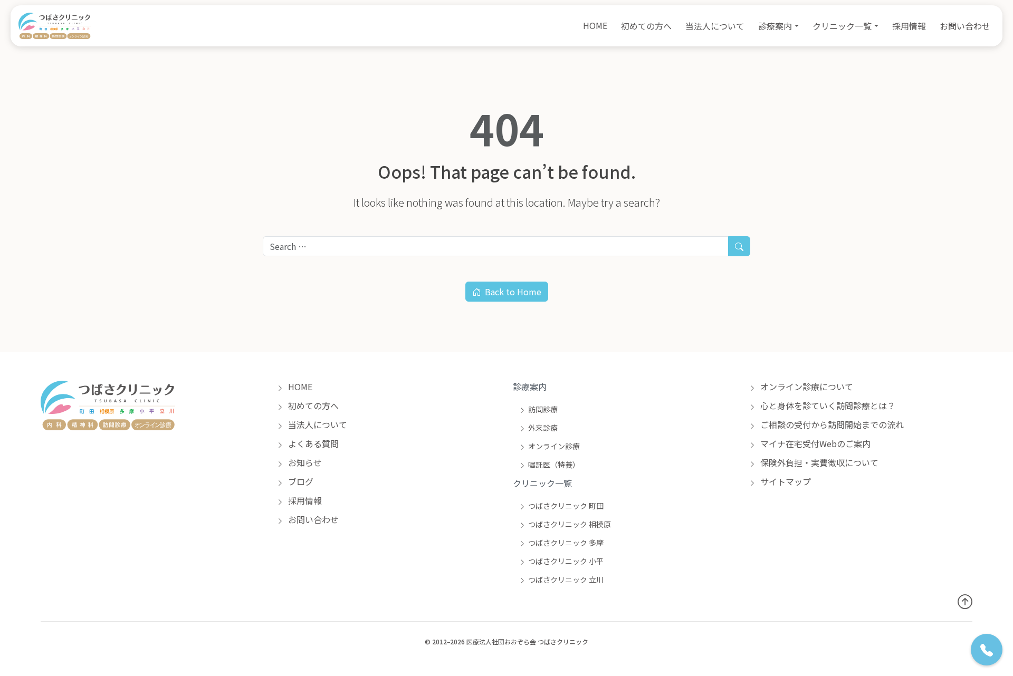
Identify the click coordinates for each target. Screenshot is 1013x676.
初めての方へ (646, 26)
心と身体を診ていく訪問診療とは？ (826, 405)
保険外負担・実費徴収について (818, 462)
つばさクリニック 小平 (566, 561)
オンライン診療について (805, 386)
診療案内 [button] (775, 26)
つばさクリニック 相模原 (569, 524)
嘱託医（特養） (554, 464)
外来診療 (543, 427)
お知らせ (304, 462)
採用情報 (909, 26)
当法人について (714, 26)
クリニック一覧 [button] (842, 26)
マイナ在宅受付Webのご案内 (814, 443)
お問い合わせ (965, 26)
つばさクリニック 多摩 (566, 542)
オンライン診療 (554, 446)
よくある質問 (312, 443)
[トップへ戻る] (965, 601)
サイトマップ (784, 481)
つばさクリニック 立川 (566, 579)
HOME (595, 25)
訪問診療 (543, 409)
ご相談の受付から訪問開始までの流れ (831, 424)
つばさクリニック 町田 (566, 505)
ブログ (299, 481)
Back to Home (513, 291)
